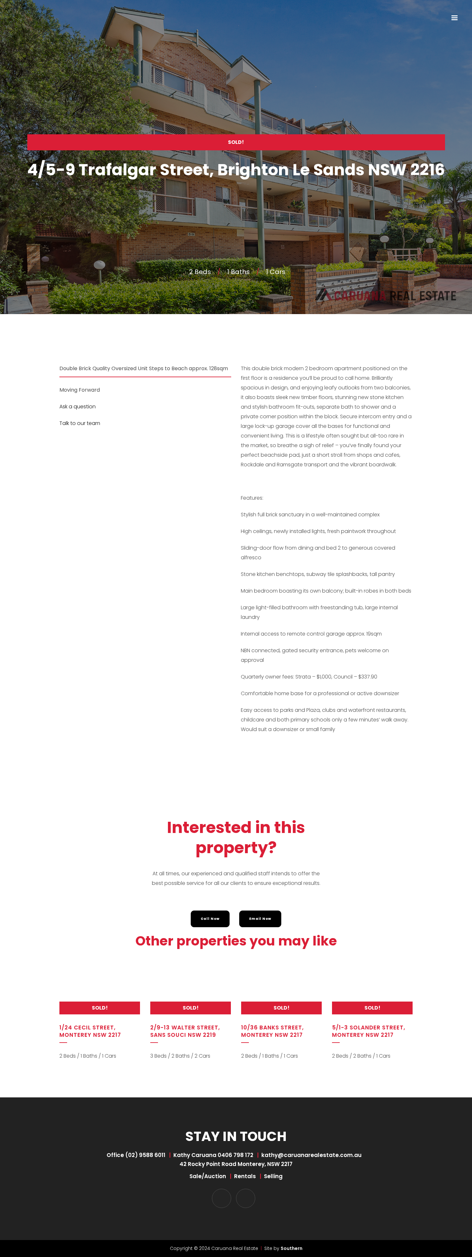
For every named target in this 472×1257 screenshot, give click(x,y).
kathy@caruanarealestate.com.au (311, 1155)
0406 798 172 (235, 1155)
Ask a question (77, 406)
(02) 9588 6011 (145, 1155)
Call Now (210, 918)
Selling (273, 1176)
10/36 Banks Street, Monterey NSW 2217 (272, 1031)
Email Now (260, 918)
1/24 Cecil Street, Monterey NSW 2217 (90, 1031)
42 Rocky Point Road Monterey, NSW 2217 (236, 1164)
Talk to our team (79, 423)
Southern (291, 1248)
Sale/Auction (207, 1176)
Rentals (245, 1176)
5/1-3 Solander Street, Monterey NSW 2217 (368, 1031)
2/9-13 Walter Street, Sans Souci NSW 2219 (185, 1031)
